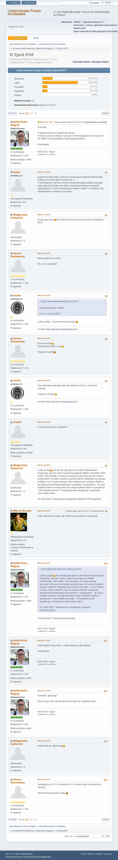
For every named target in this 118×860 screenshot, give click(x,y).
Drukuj (105, 113)
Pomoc (83, 854)
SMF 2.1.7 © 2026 (12, 854)
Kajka (16, 172)
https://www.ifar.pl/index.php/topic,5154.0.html (95, 31)
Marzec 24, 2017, (44, 253)
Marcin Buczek (22, 510)
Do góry (12, 819)
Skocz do (68, 836)
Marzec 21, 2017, (44, 214)
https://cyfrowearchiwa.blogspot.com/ (62, 329)
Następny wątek (100, 61)
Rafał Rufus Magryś (44, 48)
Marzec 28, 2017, (44, 690)
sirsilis (17, 295)
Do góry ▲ (108, 854)
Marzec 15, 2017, (46, 122)
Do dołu (13, 113)
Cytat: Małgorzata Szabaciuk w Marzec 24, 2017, (62, 569)
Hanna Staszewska (17, 255)
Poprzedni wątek (81, 61)
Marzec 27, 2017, (44, 640)
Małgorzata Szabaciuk (18, 216)
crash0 (17, 422)
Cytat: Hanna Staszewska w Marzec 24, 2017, (60, 301)
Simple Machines (26, 854)
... (34, 113)
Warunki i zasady (95, 854)
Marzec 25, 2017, (44, 563)
